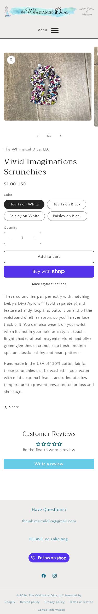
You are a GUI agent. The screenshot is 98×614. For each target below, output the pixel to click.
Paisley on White (24, 216)
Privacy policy (55, 602)
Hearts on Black (67, 204)
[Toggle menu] (55, 30)
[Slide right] (60, 136)
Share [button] (14, 407)
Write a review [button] (48, 464)
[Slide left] (37, 136)
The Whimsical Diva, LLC (46, 595)
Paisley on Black (67, 216)
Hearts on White (24, 204)
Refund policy (30, 602)
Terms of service (81, 602)
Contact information (51, 609)
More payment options (49, 284)
